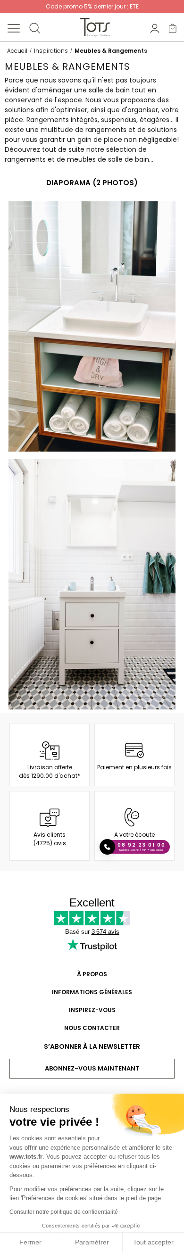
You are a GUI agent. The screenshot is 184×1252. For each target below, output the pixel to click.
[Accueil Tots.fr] (95, 27)
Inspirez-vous (92, 1010)
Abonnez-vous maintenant (92, 1068)
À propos (92, 974)
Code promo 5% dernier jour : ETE (92, 6)
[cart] (172, 28)
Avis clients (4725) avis (49, 839)
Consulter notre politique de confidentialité (63, 1212)
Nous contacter (92, 1028)
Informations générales (92, 992)
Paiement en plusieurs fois (134, 767)
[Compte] (154, 27)
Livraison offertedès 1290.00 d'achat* (49, 771)
